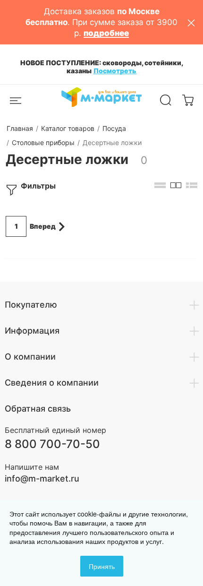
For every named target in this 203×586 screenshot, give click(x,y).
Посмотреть (114, 71)
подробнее (106, 33)
